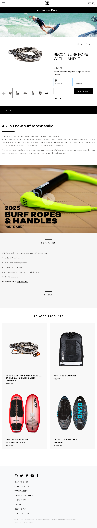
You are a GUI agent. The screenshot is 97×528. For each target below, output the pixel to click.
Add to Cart (83, 91)
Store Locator (24, 495)
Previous (3, 93)
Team (18, 504)
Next (46, 93)
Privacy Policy (27, 522)
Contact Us (22, 486)
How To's (20, 500)
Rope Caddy (22, 281)
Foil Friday (22, 513)
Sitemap (18, 522)
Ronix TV (20, 509)
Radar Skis (21, 482)
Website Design (57, 519)
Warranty (21, 491)
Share (57, 99)
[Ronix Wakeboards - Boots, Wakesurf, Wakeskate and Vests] (47, 3)
